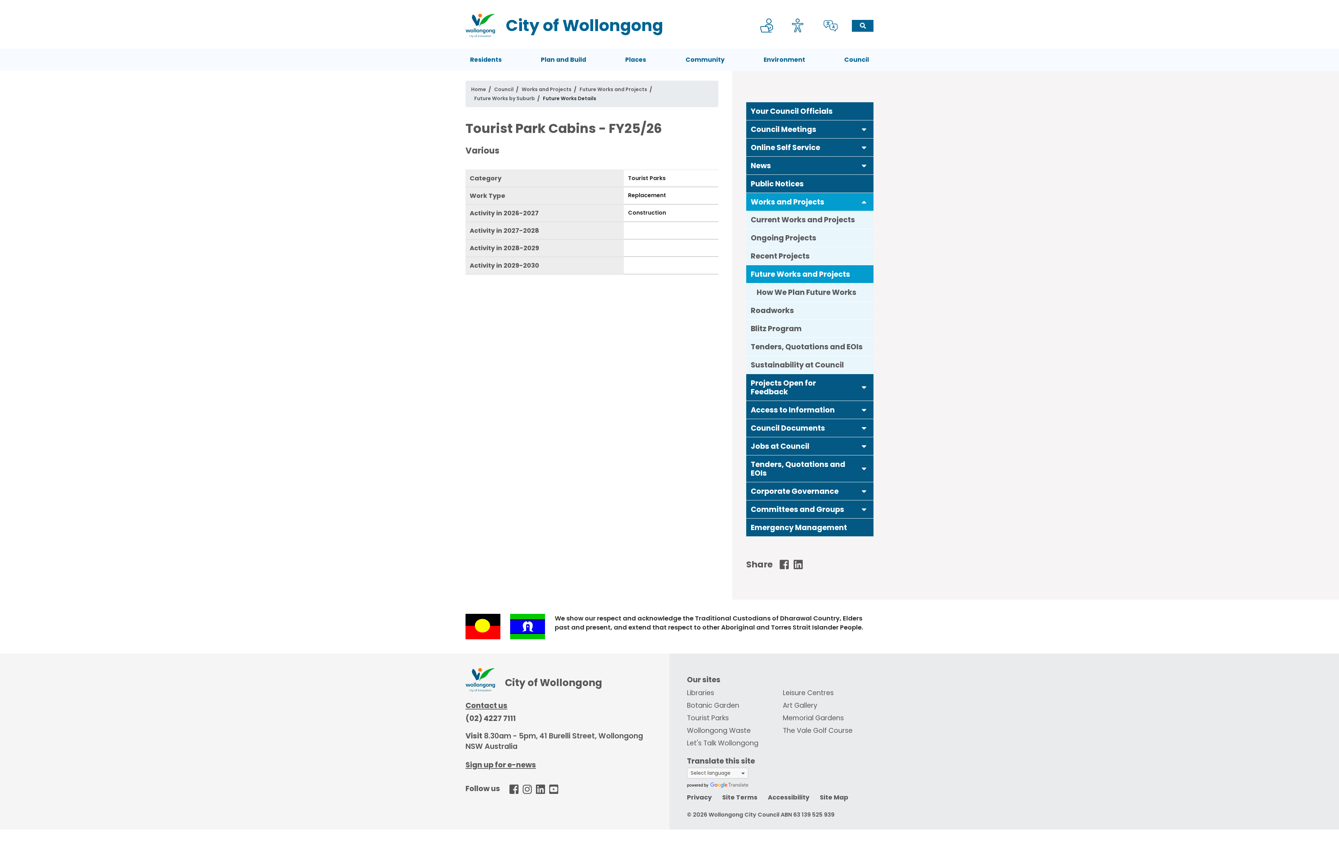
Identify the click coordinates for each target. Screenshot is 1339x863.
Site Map (834, 797)
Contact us (486, 705)
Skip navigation (671, 4)
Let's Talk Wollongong (722, 743)
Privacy (699, 797)
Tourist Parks (708, 718)
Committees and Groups (797, 509)
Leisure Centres (808, 693)
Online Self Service (785, 147)
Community (705, 59)
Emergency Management (799, 527)
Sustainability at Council (797, 365)
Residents (486, 59)
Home (478, 89)
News (761, 166)
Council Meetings (783, 129)
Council (856, 59)
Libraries (700, 693)
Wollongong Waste (719, 730)
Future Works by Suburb (504, 98)
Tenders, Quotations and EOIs (807, 347)
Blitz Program (776, 328)
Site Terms (739, 797)
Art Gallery (800, 705)
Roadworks (772, 310)
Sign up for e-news (501, 765)
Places (635, 59)
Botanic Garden (713, 705)
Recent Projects (780, 256)
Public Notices (777, 184)
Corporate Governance (795, 491)
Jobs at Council (780, 446)
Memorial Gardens (813, 718)
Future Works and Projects (613, 89)
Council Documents (788, 428)
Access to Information (793, 410)
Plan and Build (563, 59)
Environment (784, 59)
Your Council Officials (792, 111)
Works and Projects (547, 89)
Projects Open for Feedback (783, 387)
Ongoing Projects (783, 238)
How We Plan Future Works (806, 292)
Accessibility (788, 797)
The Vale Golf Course (818, 730)
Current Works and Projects (803, 220)
